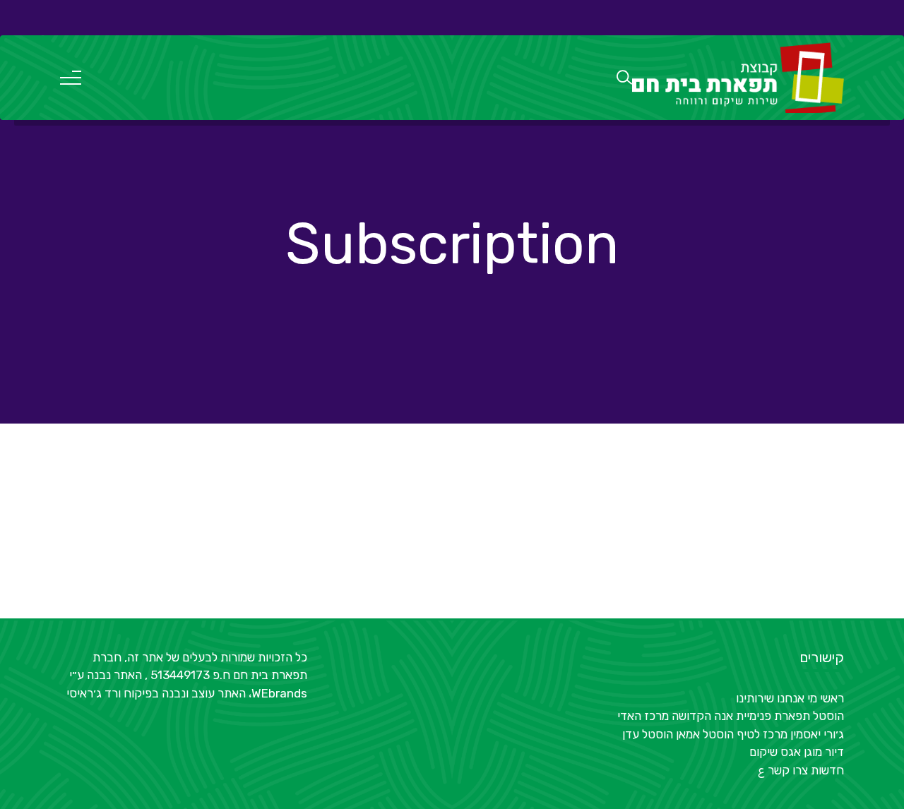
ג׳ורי (833, 734)
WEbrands (279, 693)
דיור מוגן (824, 752)
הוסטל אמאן (705, 734)
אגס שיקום (775, 752)
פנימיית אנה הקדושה (721, 716)
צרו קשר (788, 770)
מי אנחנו (797, 698)
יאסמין (805, 734)
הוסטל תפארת (809, 716)
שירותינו (755, 698)
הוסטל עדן (647, 734)
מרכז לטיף (762, 734)
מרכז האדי (643, 716)
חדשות (827, 770)
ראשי (832, 698)
